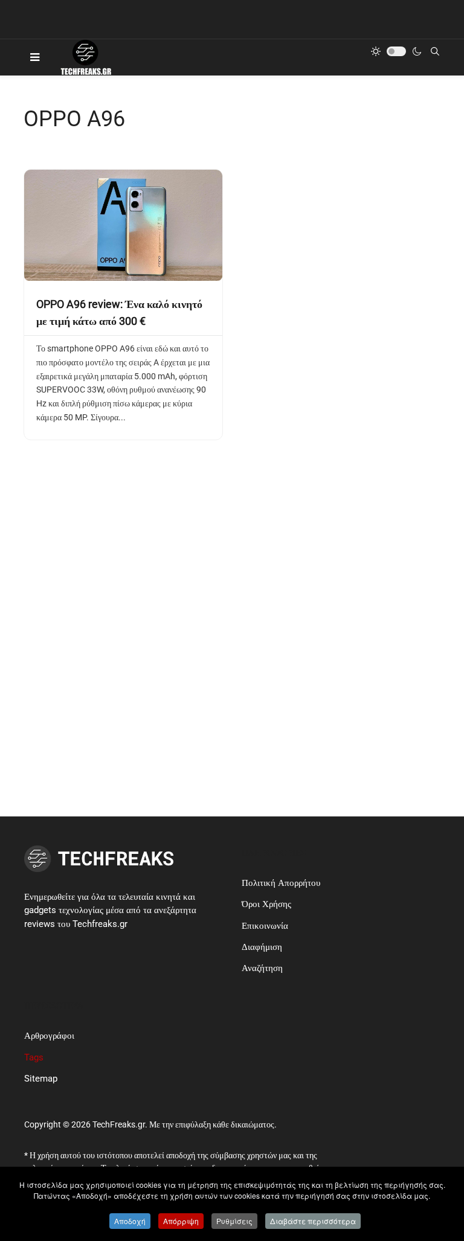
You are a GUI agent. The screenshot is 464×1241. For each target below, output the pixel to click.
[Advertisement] (232, 580)
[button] (34, 57)
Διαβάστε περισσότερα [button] (313, 1221)
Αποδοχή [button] (130, 1221)
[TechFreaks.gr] (85, 57)
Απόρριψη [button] (181, 1221)
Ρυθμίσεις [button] (234, 1221)
